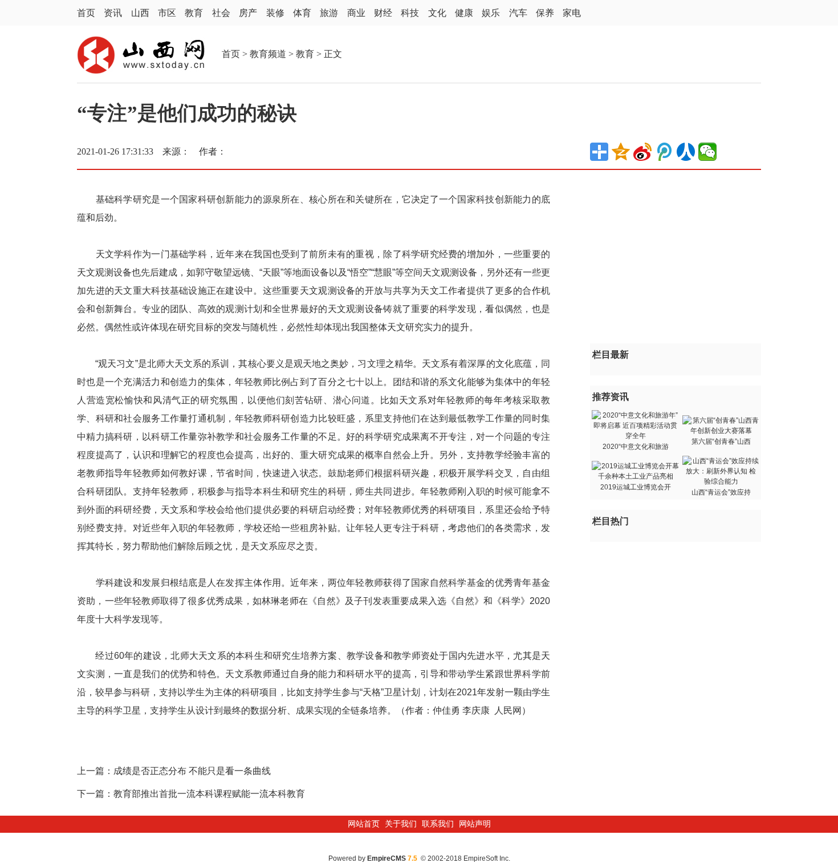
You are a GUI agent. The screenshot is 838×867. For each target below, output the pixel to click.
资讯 (113, 13)
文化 (437, 13)
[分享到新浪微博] (642, 152)
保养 (545, 13)
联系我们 (438, 824)
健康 (464, 13)
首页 (86, 13)
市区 (167, 13)
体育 (302, 13)
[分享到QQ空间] (621, 152)
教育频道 (268, 54)
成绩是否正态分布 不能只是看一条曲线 (192, 771)
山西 (140, 13)
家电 (572, 13)
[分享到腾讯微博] (664, 152)
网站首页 (364, 824)
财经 (383, 13)
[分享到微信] (707, 152)
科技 (410, 13)
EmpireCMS (386, 858)
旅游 (329, 13)
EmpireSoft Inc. (486, 858)
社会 (221, 13)
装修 (275, 13)
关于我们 (401, 824)
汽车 (518, 13)
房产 (248, 13)
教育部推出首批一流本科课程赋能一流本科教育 (209, 794)
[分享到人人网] (686, 152)
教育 (194, 13)
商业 (356, 13)
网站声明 (475, 824)
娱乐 (491, 13)
